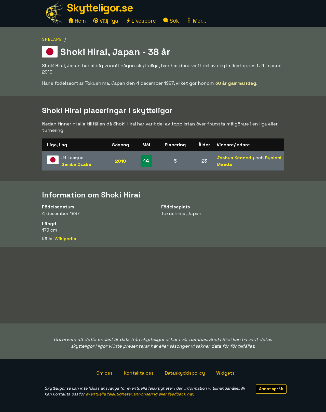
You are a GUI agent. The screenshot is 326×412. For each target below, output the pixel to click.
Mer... (199, 20)
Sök (173, 20)
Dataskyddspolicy (185, 373)
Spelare (52, 39)
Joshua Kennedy (235, 158)
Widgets (225, 373)
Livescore (143, 20)
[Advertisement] (163, 285)
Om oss (105, 373)
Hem (79, 20)
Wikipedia (65, 238)
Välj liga (108, 20)
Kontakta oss (139, 373)
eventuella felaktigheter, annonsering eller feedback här (139, 394)
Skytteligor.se (100, 8)
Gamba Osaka (76, 164)
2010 (120, 161)
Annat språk (271, 388)
